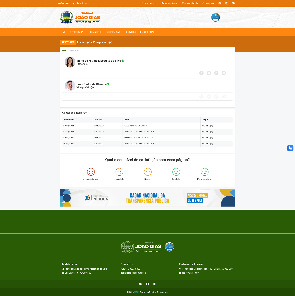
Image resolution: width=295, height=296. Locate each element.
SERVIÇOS (131, 32)
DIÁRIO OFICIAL (147, 32)
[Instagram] (216, 96)
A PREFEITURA (77, 32)
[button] (224, 96)
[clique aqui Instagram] (155, 284)
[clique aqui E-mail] (140, 284)
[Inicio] (64, 32)
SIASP (136, 292)
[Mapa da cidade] (147, 221)
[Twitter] (201, 96)
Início (64, 50)
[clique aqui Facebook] (147, 284)
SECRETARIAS (113, 32)
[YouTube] (209, 96)
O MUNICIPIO (96, 32)
